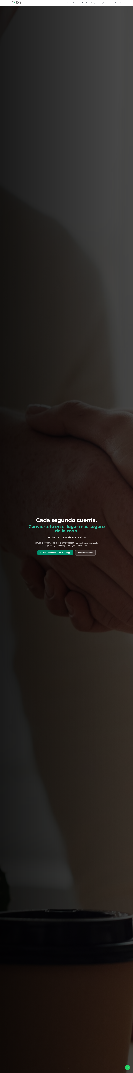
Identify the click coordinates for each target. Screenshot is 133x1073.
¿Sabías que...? (107, 3)
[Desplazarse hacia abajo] (68, 1069)
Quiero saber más (85, 553)
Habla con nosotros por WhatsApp (56, 553)
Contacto (118, 3)
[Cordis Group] (16, 3)
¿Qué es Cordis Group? (75, 3)
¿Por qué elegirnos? (92, 3)
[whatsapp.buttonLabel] (127, 1067)
